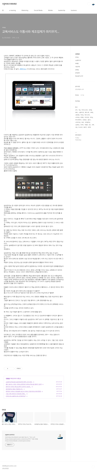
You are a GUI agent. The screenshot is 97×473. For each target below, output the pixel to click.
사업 (76, 127)
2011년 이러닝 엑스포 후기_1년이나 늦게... (18, 386)
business (74, 10)
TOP (93, 466)
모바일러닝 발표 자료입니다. (14, 389)
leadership (61, 10)
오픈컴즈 (77, 54)
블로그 (89, 120)
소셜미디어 (78, 60)
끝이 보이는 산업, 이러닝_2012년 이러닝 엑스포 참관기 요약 (24, 384)
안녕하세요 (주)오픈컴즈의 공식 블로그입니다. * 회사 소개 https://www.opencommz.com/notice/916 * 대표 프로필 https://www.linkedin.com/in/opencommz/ (21, 439)
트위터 (82, 124)
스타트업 (77, 117)
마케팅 (77, 63)
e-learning (12, 10)
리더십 (91, 117)
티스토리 (80, 127)
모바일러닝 (87, 122)
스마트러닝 (77, 122)
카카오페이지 (78, 120)
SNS (82, 122)
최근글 (77, 95)
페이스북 (87, 112)
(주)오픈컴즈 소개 (79, 89)
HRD (76, 112)
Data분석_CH (79, 76)
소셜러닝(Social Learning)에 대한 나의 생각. (19, 382)
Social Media (38, 10)
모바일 (77, 70)
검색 (88, 3)
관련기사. (23, 69)
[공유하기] (10, 368)
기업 (79, 110)
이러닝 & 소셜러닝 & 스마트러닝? (16, 396)
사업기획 (77, 66)
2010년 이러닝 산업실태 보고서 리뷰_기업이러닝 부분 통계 (23, 391)
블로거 (85, 127)
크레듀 (91, 112)
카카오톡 (87, 117)
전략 (93, 124)
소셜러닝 (77, 124)
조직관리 (77, 73)
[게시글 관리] (12, 368)
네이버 (89, 127)
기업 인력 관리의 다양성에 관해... (16, 393)
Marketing (25, 10)
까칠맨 (86, 124)
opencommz (9, 3)
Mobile (50, 10)
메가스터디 (87, 115)
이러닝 (8, 378)
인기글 (82, 95)
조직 (76, 110)
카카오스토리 (84, 110)
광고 (90, 124)
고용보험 (77, 115)
